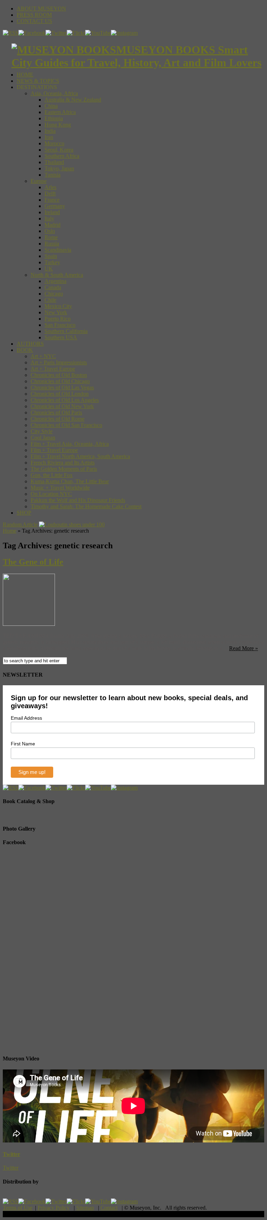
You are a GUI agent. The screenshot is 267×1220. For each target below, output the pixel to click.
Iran (48, 137)
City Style (41, 431)
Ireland (52, 212)
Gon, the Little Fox (52, 475)
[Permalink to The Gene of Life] (29, 624)
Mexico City (58, 306)
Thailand (54, 162)
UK (48, 269)
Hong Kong (57, 125)
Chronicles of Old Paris (56, 412)
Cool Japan (43, 438)
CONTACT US (34, 21)
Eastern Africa (60, 112)
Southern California (66, 331)
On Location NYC (51, 494)
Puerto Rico (57, 319)
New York (55, 312)
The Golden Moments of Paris (64, 469)
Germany (54, 206)
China (51, 106)
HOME (25, 75)
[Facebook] (32, 33)
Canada (52, 287)
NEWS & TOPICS (38, 81)
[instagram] (124, 33)
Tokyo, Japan (59, 168)
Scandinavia (57, 250)
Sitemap (85, 1208)
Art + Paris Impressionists (59, 362)
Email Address (26, 718)
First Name (23, 743)
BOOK (25, 350)
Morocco (54, 143)
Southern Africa (61, 156)
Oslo (49, 231)
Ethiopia (53, 118)
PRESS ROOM (34, 15)
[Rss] (10, 33)
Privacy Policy (54, 1208)
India (50, 131)
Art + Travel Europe (53, 369)
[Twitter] (56, 33)
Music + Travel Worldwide (60, 488)
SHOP (24, 513)
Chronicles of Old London (60, 394)
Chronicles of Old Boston (59, 375)
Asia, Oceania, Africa (54, 93)
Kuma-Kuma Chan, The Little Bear (70, 481)
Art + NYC (43, 356)
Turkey (52, 262)
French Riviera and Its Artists (63, 463)
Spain (50, 256)
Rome (51, 237)
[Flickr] (76, 33)
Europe (39, 181)
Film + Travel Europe (54, 450)
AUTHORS (30, 344)
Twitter (11, 1154)
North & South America (57, 275)
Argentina (55, 281)
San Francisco (59, 325)
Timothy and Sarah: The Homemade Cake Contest (86, 506)
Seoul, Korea (58, 150)
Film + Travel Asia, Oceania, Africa (70, 444)
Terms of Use (17, 1208)
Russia (51, 244)
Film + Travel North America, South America (80, 456)
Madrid (52, 225)
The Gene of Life (33, 561)
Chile (50, 300)
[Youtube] (98, 33)
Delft (50, 193)
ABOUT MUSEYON (41, 8)
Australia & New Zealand (72, 100)
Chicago (53, 294)
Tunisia (52, 175)
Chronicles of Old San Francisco (66, 425)
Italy (49, 218)
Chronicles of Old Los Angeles (65, 400)
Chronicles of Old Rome (57, 419)
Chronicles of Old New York (62, 406)
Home (9, 531)
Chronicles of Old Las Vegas (62, 387)
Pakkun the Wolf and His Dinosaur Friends (78, 500)
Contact (109, 1208)
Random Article (20, 524)
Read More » (243, 648)
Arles (50, 187)
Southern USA (60, 337)
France (51, 200)
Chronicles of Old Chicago (60, 381)
